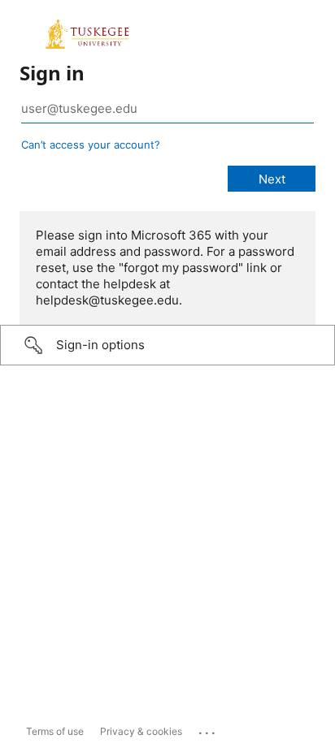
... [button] (208, 729)
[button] (167, 345)
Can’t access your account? (90, 144)
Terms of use (55, 731)
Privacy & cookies (141, 731)
